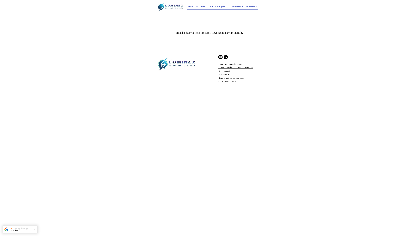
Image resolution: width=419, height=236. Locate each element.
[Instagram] (220, 57)
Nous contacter (225, 71)
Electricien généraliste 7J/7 (230, 64)
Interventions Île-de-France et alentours (235, 68)
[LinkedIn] (226, 57)
